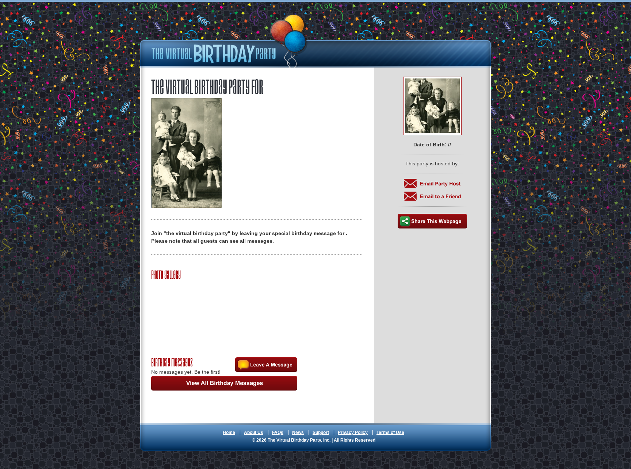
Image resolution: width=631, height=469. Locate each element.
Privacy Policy (353, 432)
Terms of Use (390, 432)
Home (229, 432)
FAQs (277, 432)
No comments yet (266, 364)
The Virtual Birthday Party (229, 41)
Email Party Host (432, 183)
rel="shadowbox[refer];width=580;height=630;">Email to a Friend (432, 196)
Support (321, 432)
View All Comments (224, 383)
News (298, 432)
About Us (253, 432)
